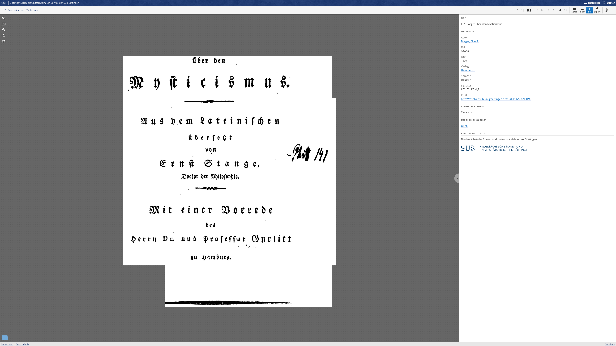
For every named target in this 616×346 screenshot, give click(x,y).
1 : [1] (520, 10)
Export (597, 11)
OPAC (464, 126)
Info (589, 11)
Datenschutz (22, 344)
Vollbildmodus (612, 10)
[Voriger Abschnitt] (542, 10)
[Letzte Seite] (565, 10)
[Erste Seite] (536, 10)
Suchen (609, 3)
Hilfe (606, 10)
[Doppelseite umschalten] (529, 10)
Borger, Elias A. (470, 41)
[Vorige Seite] (548, 10)
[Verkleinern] (4, 30)
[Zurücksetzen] (4, 24)
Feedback (610, 344)
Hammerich (468, 70)
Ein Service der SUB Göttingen (63, 2)
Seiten (575, 11)
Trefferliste (591, 3)
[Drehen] (4, 35)
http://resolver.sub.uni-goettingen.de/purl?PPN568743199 (496, 99)
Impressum (7, 344)
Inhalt (582, 11)
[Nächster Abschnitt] (560, 10)
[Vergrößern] (4, 18)
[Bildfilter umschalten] (4, 41)
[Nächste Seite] (554, 10)
